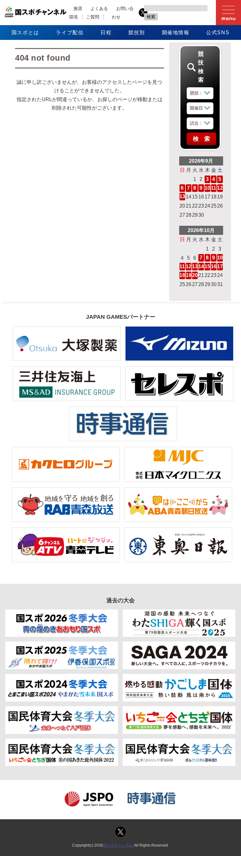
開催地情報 (176, 32)
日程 (105, 32)
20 (195, 275)
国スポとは (25, 32)
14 (201, 266)
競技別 (136, 32)
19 (188, 275)
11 (213, 188)
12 (220, 188)
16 (214, 266)
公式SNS (217, 32)
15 (207, 266)
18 (182, 275)
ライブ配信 (69, 32)
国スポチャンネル (118, 845)
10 (207, 188)
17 (220, 266)
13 (182, 196)
